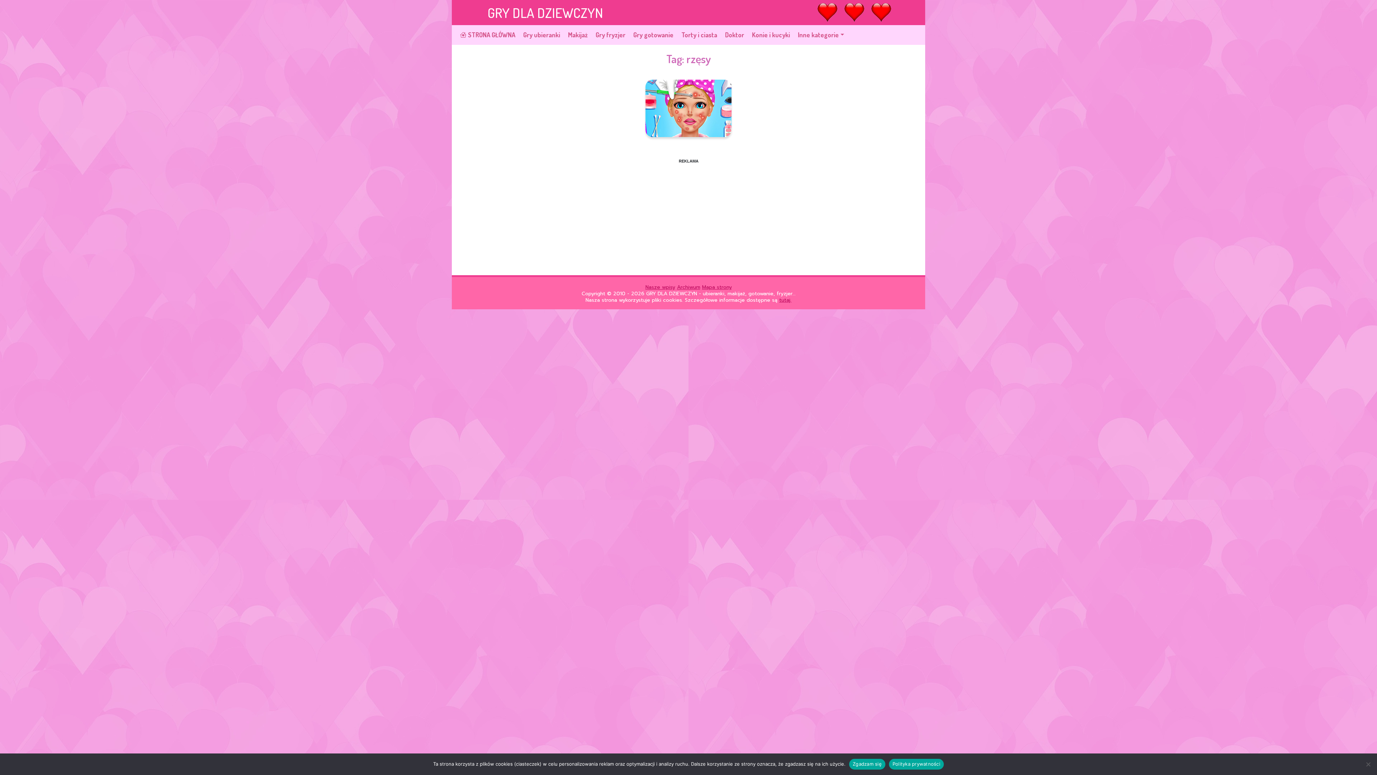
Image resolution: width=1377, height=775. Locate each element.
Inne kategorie (818, 35)
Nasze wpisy (660, 287)
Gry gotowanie (653, 35)
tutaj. (785, 300)
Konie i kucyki (771, 35)
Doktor (734, 35)
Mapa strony (717, 287)
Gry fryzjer (610, 35)
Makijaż (578, 35)
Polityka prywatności (916, 764)
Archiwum (688, 287)
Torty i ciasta (699, 35)
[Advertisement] (688, 214)
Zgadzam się (867, 764)
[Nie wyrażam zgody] (1368, 764)
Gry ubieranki (541, 35)
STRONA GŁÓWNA (491, 35)
